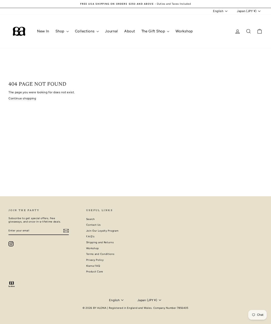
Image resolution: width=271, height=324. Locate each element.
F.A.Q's (90, 236)
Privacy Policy (95, 259)
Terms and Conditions (100, 254)
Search (90, 219)
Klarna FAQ (93, 265)
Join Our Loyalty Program (102, 230)
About (129, 31)
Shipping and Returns (100, 242)
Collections (85, 31)
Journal (111, 31)
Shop (60, 31)
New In (43, 31)
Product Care (94, 271)
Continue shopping (22, 98)
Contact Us (93, 224)
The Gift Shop (153, 31)
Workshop (184, 31)
